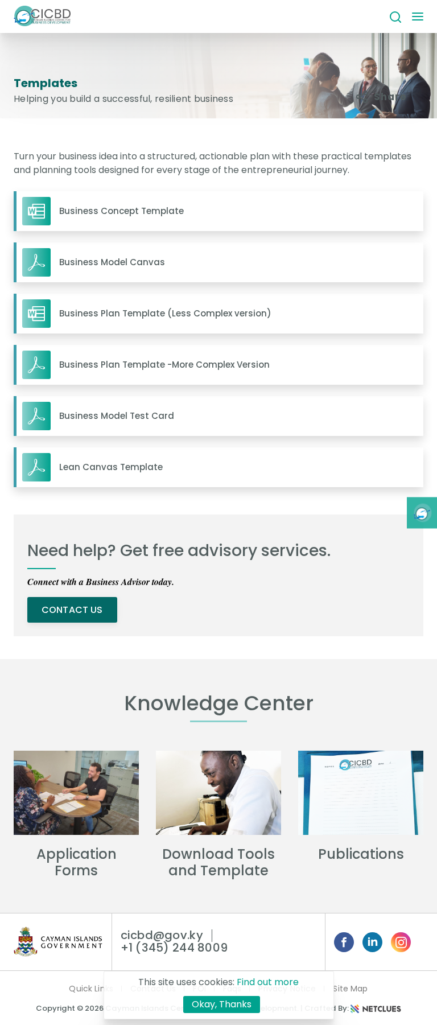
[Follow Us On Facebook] (344, 942)
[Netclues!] (376, 1008)
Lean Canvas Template (111, 467)
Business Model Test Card (116, 416)
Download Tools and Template (218, 862)
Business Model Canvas (112, 262)
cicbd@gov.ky (162, 935)
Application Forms (76, 862)
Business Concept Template (121, 211)
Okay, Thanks (222, 1004)
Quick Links (91, 988)
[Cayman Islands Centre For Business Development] (42, 16)
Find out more (268, 982)
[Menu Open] (417, 17)
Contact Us (72, 609)
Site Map (350, 988)
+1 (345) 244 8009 (174, 948)
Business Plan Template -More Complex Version (164, 365)
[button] (395, 17)
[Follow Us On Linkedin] (372, 942)
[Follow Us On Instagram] (401, 942)
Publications (361, 854)
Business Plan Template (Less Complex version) (165, 313)
